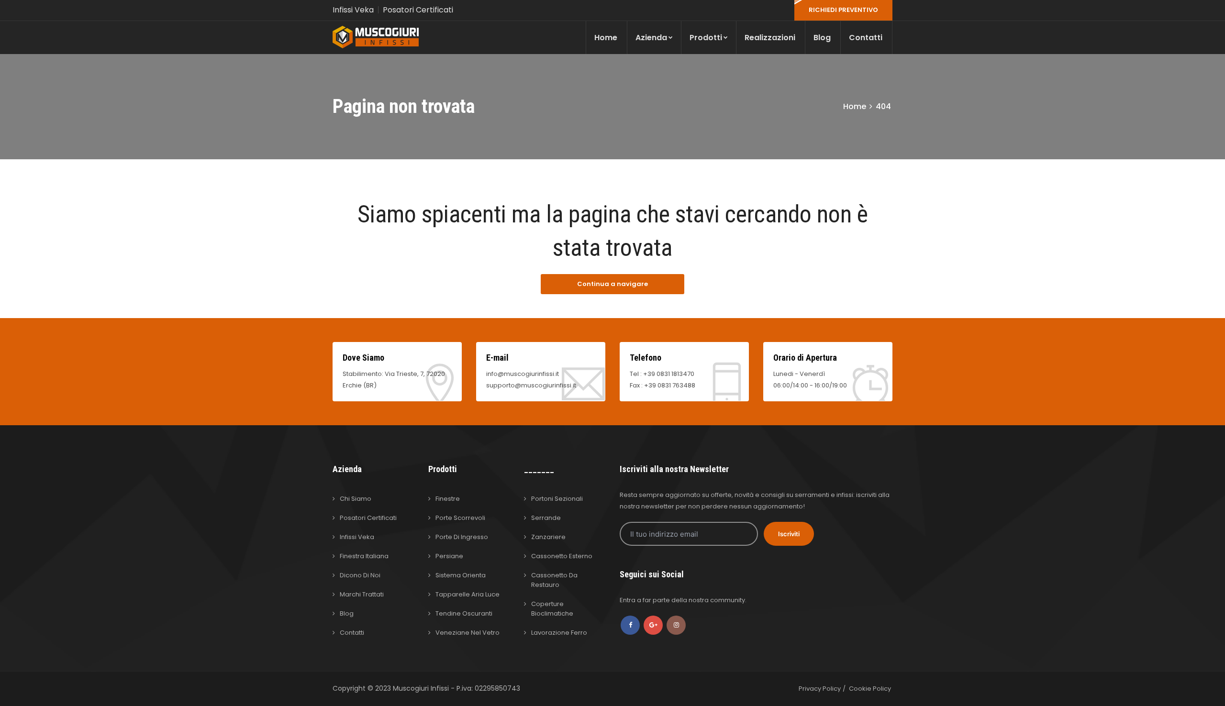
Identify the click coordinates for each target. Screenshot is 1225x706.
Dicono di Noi (360, 575)
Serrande (546, 517)
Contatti (865, 37)
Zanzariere (548, 536)
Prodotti (706, 37)
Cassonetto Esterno (561, 556)
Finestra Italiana (364, 556)
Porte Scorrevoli (460, 517)
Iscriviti (789, 534)
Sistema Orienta (460, 575)
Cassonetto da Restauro (554, 580)
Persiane (449, 556)
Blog (822, 37)
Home (605, 37)
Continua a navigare (612, 283)
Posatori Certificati (418, 9)
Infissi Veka (353, 9)
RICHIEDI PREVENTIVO (843, 9)
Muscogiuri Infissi (422, 688)
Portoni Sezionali (557, 498)
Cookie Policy (870, 688)
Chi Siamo (355, 498)
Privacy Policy (820, 688)
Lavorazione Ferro (559, 632)
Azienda (651, 37)
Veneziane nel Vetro (467, 632)
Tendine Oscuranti (463, 613)
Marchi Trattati (362, 594)
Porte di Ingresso (461, 536)
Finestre (447, 498)
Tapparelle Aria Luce (467, 594)
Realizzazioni (770, 37)
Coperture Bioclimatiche (552, 608)
